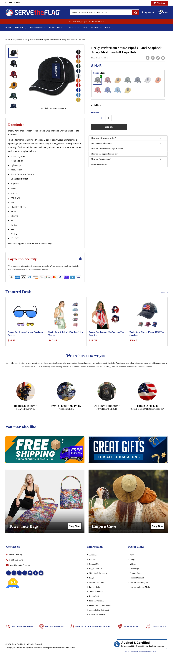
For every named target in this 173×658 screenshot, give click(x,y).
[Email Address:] (163, 58)
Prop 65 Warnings (96, 601)
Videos (133, 564)
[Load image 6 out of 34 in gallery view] (13, 107)
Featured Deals (18, 291)
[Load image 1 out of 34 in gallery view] (13, 53)
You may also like (20, 427)
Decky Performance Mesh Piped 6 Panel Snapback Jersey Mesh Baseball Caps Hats (126, 50)
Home (8, 28)
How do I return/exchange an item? (107, 148)
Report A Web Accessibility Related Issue (140, 651)
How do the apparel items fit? (104, 154)
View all (164, 292)
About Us (93, 555)
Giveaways (134, 568)
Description (16, 124)
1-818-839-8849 (13, 3)
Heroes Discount (137, 578)
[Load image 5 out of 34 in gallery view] (13, 96)
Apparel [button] (19, 28)
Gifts (84, 28)
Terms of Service (96, 591)
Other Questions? (99, 164)
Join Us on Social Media (140, 587)
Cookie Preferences (97, 614)
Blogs (132, 559)
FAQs (91, 578)
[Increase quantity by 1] (108, 118)
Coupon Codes (136, 573)
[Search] (135, 12)
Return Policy (95, 596)
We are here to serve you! (86, 355)
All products (17, 40)
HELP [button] (107, 28)
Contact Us (94, 564)
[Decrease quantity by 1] (94, 118)
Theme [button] (72, 28)
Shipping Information (98, 573)
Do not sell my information (100, 605)
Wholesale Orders (96, 582)
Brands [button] (95, 28)
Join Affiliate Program (143, 583)
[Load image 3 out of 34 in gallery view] (13, 74)
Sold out (109, 126)
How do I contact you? (101, 159)
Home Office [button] (56, 28)
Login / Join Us (95, 568)
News (132, 555)
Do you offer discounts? (101, 143)
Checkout (160, 3)
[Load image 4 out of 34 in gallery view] (13, 85)
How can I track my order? (103, 138)
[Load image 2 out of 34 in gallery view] (13, 64)
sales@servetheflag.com (20, 565)
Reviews (92, 559)
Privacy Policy (95, 587)
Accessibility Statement (99, 610)
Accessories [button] (36, 28)
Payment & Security (22, 259)
